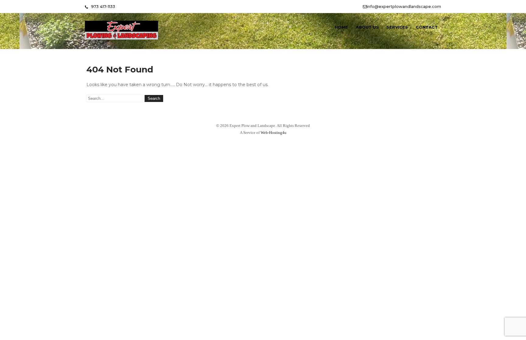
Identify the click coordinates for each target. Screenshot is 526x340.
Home (341, 27)
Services (397, 27)
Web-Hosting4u (273, 132)
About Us (367, 27)
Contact (427, 27)
